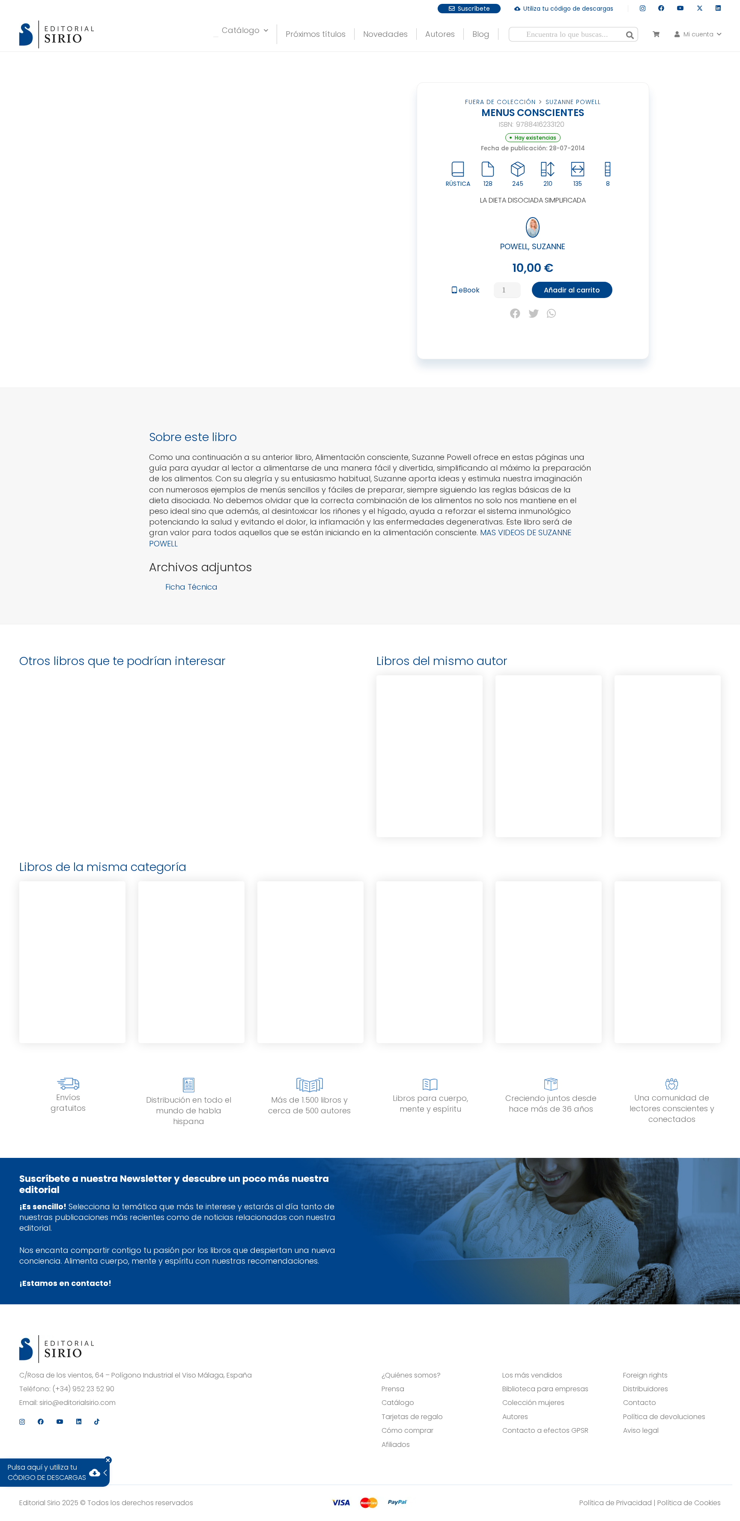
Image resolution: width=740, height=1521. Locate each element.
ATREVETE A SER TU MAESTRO (667, 920)
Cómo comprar (407, 1430)
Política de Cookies (689, 1503)
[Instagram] (642, 8)
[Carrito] (655, 34)
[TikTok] (96, 1422)
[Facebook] (661, 8)
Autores (515, 1417)
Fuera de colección (500, 102)
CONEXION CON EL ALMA (549, 920)
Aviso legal (641, 1430)
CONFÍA (72, 918)
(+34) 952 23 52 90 (83, 1389)
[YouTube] (680, 8)
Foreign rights (645, 1375)
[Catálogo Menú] (215, 36)
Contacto (639, 1403)
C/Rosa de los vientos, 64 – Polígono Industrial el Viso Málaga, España (135, 1375)
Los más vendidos (532, 1375)
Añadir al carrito (572, 290)
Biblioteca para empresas (545, 1389)
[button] (697, 34)
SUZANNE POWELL (573, 102)
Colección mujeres (533, 1403)
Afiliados (396, 1444)
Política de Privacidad (615, 1503)
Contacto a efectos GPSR (545, 1430)
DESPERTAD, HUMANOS (429, 918)
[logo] (56, 34)
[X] (700, 8)
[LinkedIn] (718, 8)
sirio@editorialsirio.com (77, 1403)
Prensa (393, 1389)
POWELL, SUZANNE (532, 246)
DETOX (667, 712)
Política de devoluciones (664, 1417)
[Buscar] (630, 34)
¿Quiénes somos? (411, 1375)
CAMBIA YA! (310, 918)
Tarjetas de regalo (412, 1417)
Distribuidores (645, 1389)
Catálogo (398, 1403)
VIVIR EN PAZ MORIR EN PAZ (191, 920)
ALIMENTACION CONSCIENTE (548, 714)
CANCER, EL (429, 712)
